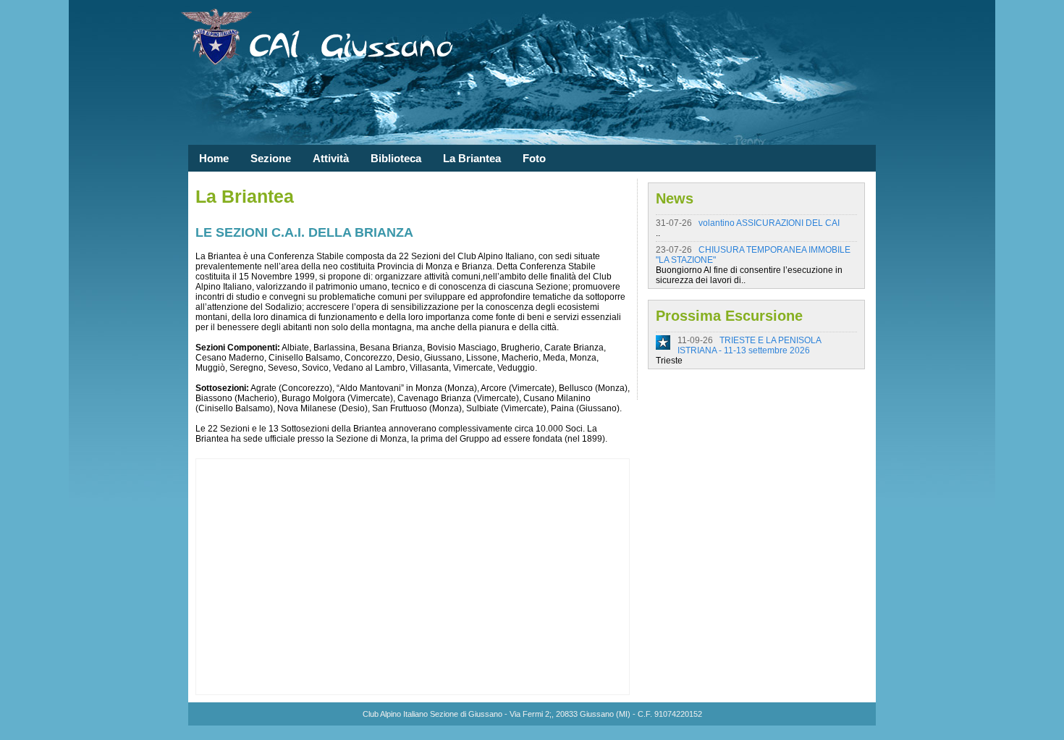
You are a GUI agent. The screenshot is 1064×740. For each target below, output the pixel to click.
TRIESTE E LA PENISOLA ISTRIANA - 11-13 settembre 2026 (749, 345)
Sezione (270, 158)
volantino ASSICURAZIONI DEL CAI (769, 223)
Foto (534, 158)
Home (214, 158)
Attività (331, 158)
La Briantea (472, 158)
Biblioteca (396, 158)
